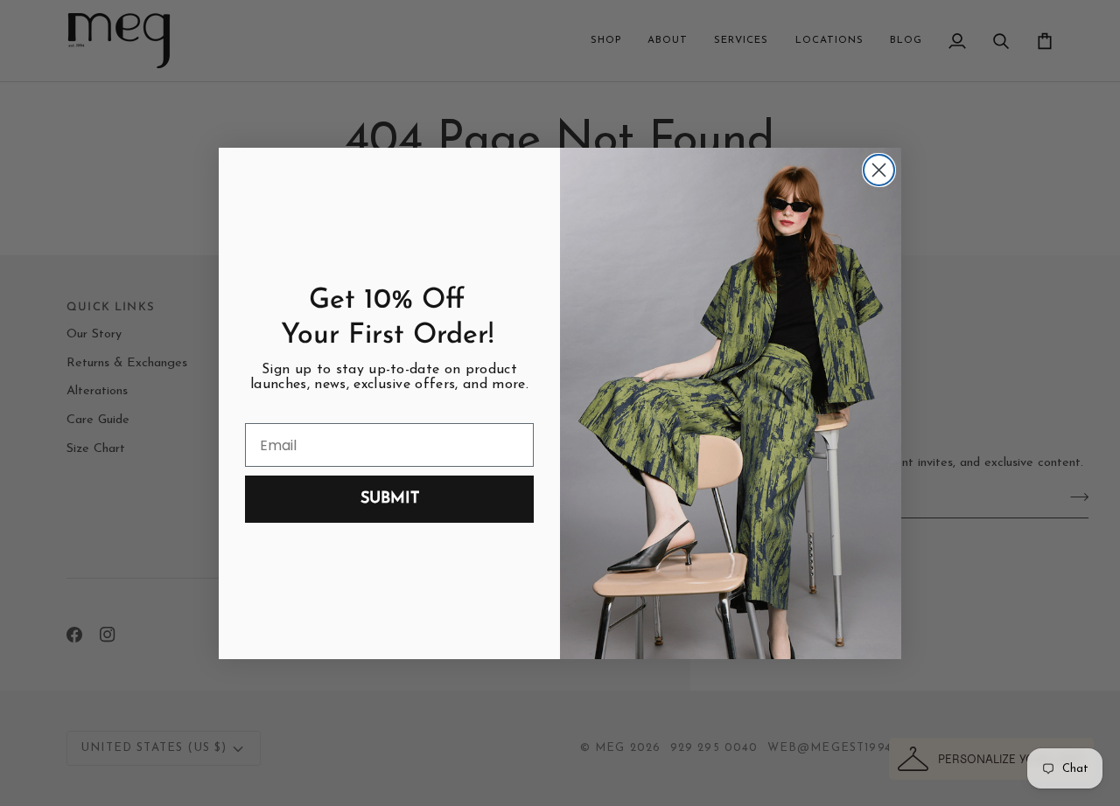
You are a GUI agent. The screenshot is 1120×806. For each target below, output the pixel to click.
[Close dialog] (879, 170)
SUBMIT (389, 499)
